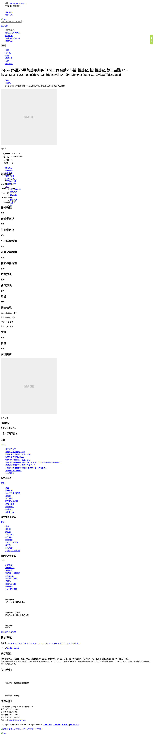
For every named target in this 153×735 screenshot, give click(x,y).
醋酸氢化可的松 (11, 501)
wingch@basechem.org (18, 3)
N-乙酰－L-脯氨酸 (12, 573)
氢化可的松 (9, 534)
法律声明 (65, 725)
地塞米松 (9, 499)
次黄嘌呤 (9, 570)
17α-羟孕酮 (9, 576)
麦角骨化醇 (9, 512)
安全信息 (13, 200)
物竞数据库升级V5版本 (14, 457)
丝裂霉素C (9, 507)
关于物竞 (56, 725)
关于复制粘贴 (10, 449)
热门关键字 (74, 725)
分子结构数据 (10, 181)
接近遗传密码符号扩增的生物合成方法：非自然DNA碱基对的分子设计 (33, 463)
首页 (7, 50)
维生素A (8, 537)
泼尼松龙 (9, 540)
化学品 (8, 53)
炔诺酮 (8, 532)
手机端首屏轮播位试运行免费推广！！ (20, 465)
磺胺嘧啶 (9, 548)
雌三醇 (8, 545)
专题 (7, 61)
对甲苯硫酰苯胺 (11, 543)
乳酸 (7, 526)
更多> (3, 445)
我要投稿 (4, 632)
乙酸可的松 (9, 504)
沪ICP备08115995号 (35, 729)
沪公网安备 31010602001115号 (15, 729)
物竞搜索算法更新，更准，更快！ (18, 454)
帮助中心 (9, 15)
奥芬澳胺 (9, 509)
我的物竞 (9, 12)
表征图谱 (9, 170)
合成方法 (13, 195)
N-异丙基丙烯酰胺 (12, 33)
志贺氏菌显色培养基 (13, 471)
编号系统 (9, 168)
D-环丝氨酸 (9, 568)
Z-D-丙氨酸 (9, 473)
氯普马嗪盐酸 (10, 584)
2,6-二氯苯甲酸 (11, 589)
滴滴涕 (8, 581)
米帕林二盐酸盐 (11, 578)
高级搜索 (4, 26)
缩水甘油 (9, 36)
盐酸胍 (8, 496)
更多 (7, 187)
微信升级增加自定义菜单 (15, 452)
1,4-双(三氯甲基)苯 (12, 551)
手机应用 (9, 58)
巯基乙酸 (9, 41)
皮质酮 (8, 529)
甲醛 (7, 488)
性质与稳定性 (15, 189)
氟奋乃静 (9, 587)
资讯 (7, 56)
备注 (11, 206)
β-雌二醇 (8, 565)
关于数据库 (47, 725)
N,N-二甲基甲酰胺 (12, 493)
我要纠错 (12, 632)
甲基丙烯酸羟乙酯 (12, 38)
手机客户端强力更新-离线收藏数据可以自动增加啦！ (26, 468)
